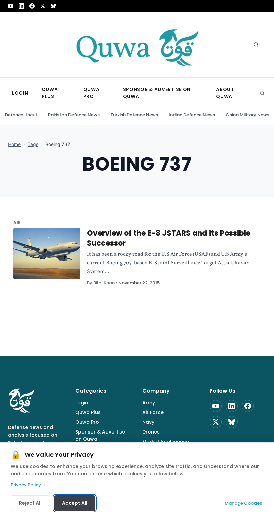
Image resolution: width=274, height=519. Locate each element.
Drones (151, 431)
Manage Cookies (243, 503)
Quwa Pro (87, 422)
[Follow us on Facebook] (32, 6)
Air (17, 222)
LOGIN (20, 93)
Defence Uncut (21, 115)
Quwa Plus (88, 412)
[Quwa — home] (137, 44)
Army (148, 402)
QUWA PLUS (50, 93)
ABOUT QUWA (225, 93)
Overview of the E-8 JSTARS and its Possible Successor (168, 238)
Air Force (153, 412)
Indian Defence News (192, 115)
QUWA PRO (91, 93)
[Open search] (256, 44)
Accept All (74, 503)
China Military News (247, 115)
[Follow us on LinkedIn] (21, 6)
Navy (148, 422)
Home (14, 144)
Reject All (30, 503)
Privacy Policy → (28, 485)
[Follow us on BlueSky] (53, 6)
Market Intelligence (165, 441)
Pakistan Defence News (74, 115)
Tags (33, 144)
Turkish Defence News (134, 115)
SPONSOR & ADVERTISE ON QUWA (157, 93)
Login (81, 402)
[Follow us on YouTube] (10, 6)
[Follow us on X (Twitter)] (42, 6)
